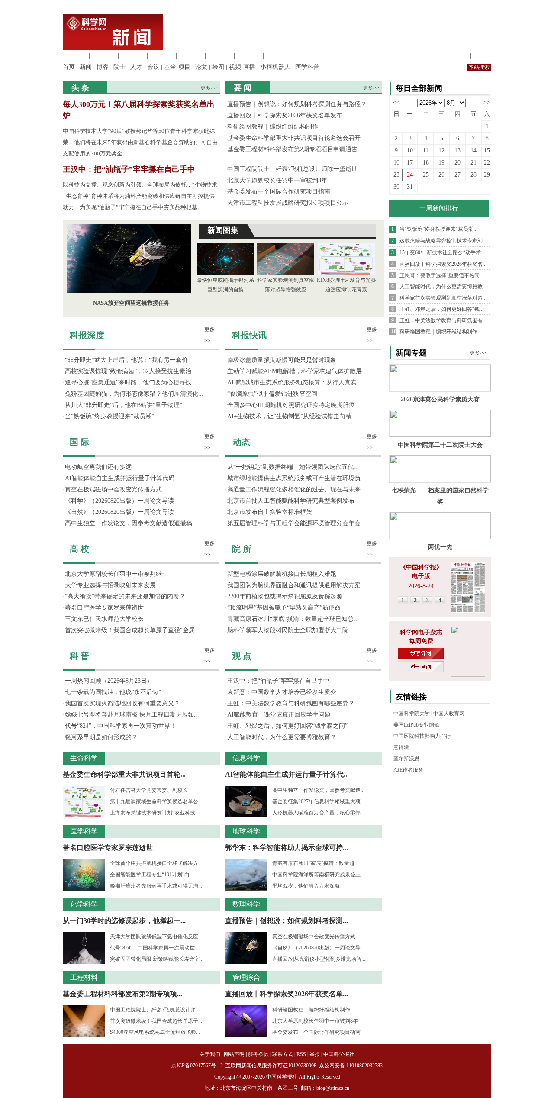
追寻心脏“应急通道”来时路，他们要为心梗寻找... (130, 382)
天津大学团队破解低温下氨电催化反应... (156, 936)
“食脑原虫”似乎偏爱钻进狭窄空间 (272, 394)
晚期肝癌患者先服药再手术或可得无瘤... (156, 886)
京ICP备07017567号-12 (197, 1065)
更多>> (208, 88)
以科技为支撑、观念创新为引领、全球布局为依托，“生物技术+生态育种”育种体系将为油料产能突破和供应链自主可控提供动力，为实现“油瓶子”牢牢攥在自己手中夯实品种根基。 (140, 195)
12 (441, 150)
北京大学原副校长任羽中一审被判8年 (277, 180)
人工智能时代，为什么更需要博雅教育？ (281, 737)
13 (457, 150)
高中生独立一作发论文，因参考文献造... (318, 790)
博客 (103, 67)
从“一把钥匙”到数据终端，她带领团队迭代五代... (293, 467)
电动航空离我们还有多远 (98, 467)
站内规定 (456, 55)
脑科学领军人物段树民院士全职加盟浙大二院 (287, 630)
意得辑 (401, 747)
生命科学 (75, 55)
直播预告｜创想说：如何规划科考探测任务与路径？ (297, 104)
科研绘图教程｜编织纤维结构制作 (272, 126)
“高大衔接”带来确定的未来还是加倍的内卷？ (125, 596)
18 (426, 162)
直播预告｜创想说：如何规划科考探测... (286, 920)
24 (410, 174)
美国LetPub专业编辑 (416, 725)
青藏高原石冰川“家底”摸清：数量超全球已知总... (293, 619)
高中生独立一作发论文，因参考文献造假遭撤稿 (128, 523)
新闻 (86, 67)
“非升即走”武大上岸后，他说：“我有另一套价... (129, 360)
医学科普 (307, 67)
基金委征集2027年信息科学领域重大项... (318, 801)
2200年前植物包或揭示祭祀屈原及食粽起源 (284, 596)
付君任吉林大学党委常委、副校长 (149, 790)
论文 (201, 67)
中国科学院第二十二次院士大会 (440, 445)
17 (410, 162)
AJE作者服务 (408, 770)
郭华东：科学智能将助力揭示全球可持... (286, 847)
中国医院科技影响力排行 (422, 736)
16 (396, 162)
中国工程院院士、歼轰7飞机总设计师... (155, 1010)
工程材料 (162, 55)
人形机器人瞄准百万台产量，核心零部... (318, 813)
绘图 (218, 67)
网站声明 (234, 1054)
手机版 (482, 55)
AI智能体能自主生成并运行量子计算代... (287, 774)
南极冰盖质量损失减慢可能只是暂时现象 (281, 360)
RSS (301, 1054)
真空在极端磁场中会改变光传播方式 (113, 489)
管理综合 (278, 55)
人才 (136, 67)
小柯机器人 (275, 67)
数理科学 (249, 55)
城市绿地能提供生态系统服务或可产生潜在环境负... (296, 478)
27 (457, 174)
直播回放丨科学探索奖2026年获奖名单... (286, 994)
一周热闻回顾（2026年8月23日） (109, 681)
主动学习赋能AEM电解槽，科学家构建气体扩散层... (297, 371)
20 (457, 162)
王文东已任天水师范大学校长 (104, 619)
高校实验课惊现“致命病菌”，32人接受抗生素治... (130, 371)
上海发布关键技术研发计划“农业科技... (154, 813)
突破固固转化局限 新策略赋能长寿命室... (156, 959)
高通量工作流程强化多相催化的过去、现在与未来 (294, 489)
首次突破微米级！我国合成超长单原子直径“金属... (132, 630)
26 (441, 174)
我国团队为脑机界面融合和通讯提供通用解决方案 (294, 585)
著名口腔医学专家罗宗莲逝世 (104, 607)
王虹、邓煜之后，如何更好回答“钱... (441, 309)
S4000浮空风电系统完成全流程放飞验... (155, 1032)
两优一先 (440, 547)
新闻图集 (222, 230)
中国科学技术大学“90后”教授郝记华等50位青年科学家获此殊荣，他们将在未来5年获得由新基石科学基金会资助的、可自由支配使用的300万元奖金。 (140, 142)
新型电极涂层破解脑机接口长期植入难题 (281, 574)
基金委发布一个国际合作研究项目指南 (278, 191)
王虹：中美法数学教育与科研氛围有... (442, 320)
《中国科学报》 (421, 567)
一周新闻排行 (438, 208)
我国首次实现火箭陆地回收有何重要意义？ (122, 703)
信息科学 (191, 55)
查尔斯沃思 (406, 759)
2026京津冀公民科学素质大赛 (440, 399)
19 (441, 162)
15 (487, 150)
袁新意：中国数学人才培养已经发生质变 (281, 692)
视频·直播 (242, 67)
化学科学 (133, 55)
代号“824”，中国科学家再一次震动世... (154, 948)
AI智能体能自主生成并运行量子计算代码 (119, 478)
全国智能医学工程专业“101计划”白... (151, 875)
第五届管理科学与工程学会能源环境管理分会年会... (296, 523)
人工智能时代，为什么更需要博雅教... (442, 287)
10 (410, 150)
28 (473, 174)
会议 (153, 67)
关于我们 (210, 1054)
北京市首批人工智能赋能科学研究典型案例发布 (290, 500)
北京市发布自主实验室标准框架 (269, 512)
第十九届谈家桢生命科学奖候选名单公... (156, 801)
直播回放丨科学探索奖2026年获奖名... (442, 264)
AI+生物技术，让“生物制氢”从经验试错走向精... (292, 416)
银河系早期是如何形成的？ (101, 737)
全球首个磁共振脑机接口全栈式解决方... (156, 863)
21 (473, 162)
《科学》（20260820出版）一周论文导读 (119, 500)
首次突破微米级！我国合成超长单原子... (156, 1021)
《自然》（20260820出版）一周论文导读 (119, 512)
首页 (69, 67)
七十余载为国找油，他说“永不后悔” (113, 692)
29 (487, 174)
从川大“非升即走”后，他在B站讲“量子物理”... (126, 405)
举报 (314, 1054)
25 (426, 174)
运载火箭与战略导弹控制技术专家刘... (442, 241)
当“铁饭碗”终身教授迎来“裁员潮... (438, 229)
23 (396, 174)
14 (473, 150)
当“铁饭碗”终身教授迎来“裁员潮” (109, 416)
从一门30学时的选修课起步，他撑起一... (124, 920)
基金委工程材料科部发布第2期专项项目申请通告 (292, 149)
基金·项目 (177, 67)
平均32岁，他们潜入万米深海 (306, 886)
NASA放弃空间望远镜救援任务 (131, 303)
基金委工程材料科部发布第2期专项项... (122, 994)
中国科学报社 (338, 1054)
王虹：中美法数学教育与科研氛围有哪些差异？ (290, 703)
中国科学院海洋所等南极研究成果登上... (318, 875)
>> (486, 102)
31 (410, 187)
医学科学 (104, 55)
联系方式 (282, 1054)
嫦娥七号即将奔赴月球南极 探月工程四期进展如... (132, 714)
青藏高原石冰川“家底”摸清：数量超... (315, 863)
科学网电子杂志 (421, 632)
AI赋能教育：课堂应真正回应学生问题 (279, 714)
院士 (119, 67)
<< (396, 102)
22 (487, 162)
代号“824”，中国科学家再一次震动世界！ (120, 726)
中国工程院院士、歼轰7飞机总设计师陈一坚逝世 (292, 169)
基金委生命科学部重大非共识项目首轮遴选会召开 (294, 138)
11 (425, 150)
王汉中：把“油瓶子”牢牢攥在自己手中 (129, 169)
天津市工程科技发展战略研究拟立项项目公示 (287, 203)
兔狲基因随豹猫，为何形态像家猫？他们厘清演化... (134, 394)
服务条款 (258, 1054)
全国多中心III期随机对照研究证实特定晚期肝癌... (293, 405)
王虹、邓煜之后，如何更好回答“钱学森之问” (287, 726)
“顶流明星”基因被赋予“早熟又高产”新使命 (284, 607)
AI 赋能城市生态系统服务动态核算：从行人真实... (294, 382)
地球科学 (220, 55)
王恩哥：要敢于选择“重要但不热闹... (441, 275)
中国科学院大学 (411, 713)
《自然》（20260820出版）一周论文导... (318, 948)
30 (396, 187)
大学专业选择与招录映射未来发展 (110, 585)
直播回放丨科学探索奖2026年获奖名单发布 (284, 115)
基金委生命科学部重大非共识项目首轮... (124, 774)
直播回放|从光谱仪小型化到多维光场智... (318, 959)
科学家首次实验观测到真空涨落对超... (442, 298)
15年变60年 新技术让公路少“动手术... (442, 252)
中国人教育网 (448, 713)
